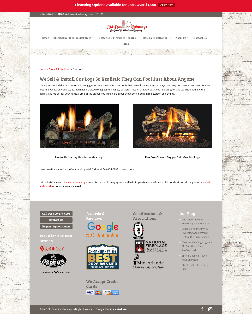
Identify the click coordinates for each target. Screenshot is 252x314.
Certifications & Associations (147, 216)
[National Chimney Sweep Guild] (138, 238)
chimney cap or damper (75, 182)
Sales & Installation (155, 38)
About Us (180, 38)
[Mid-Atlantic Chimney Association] (148, 268)
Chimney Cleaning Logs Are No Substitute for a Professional (197, 246)
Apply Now (166, 4)
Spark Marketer (119, 309)
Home (45, 38)
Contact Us (200, 38)
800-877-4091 (49, 14)
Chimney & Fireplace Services (72, 38)
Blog (126, 44)
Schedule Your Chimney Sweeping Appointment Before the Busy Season (195, 233)
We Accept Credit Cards (102, 284)
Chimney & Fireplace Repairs (117, 38)
